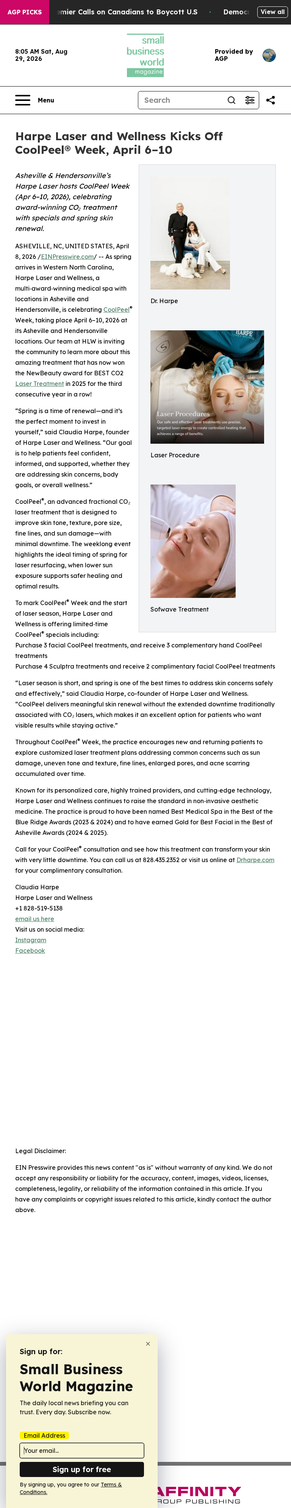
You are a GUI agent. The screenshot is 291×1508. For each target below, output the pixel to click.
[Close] (148, 1343)
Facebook (30, 950)
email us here (34, 919)
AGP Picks (25, 12)
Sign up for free (82, 1469)
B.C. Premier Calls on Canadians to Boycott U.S (115, 12)
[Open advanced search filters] (250, 100)
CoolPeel (116, 309)
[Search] (231, 100)
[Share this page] (270, 100)
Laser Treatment (39, 383)
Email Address (44, 1435)
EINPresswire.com (67, 256)
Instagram (30, 940)
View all (273, 11)
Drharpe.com (255, 860)
